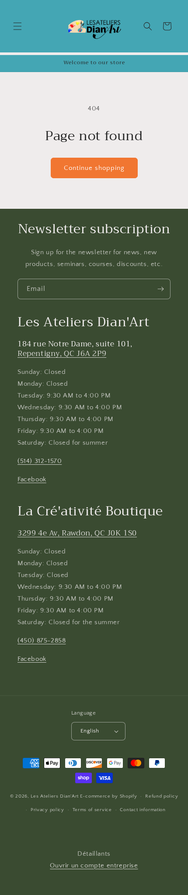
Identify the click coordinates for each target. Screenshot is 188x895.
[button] (17, 26)
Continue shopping (94, 168)
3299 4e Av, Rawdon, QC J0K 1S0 (77, 533)
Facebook (31, 479)
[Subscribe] (160, 289)
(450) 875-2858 (41, 640)
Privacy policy (47, 809)
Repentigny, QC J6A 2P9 (61, 353)
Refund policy (161, 796)
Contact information (142, 809)
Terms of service (92, 809)
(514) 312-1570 (39, 461)
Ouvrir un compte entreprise (94, 865)
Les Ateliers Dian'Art (55, 796)
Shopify (128, 796)
